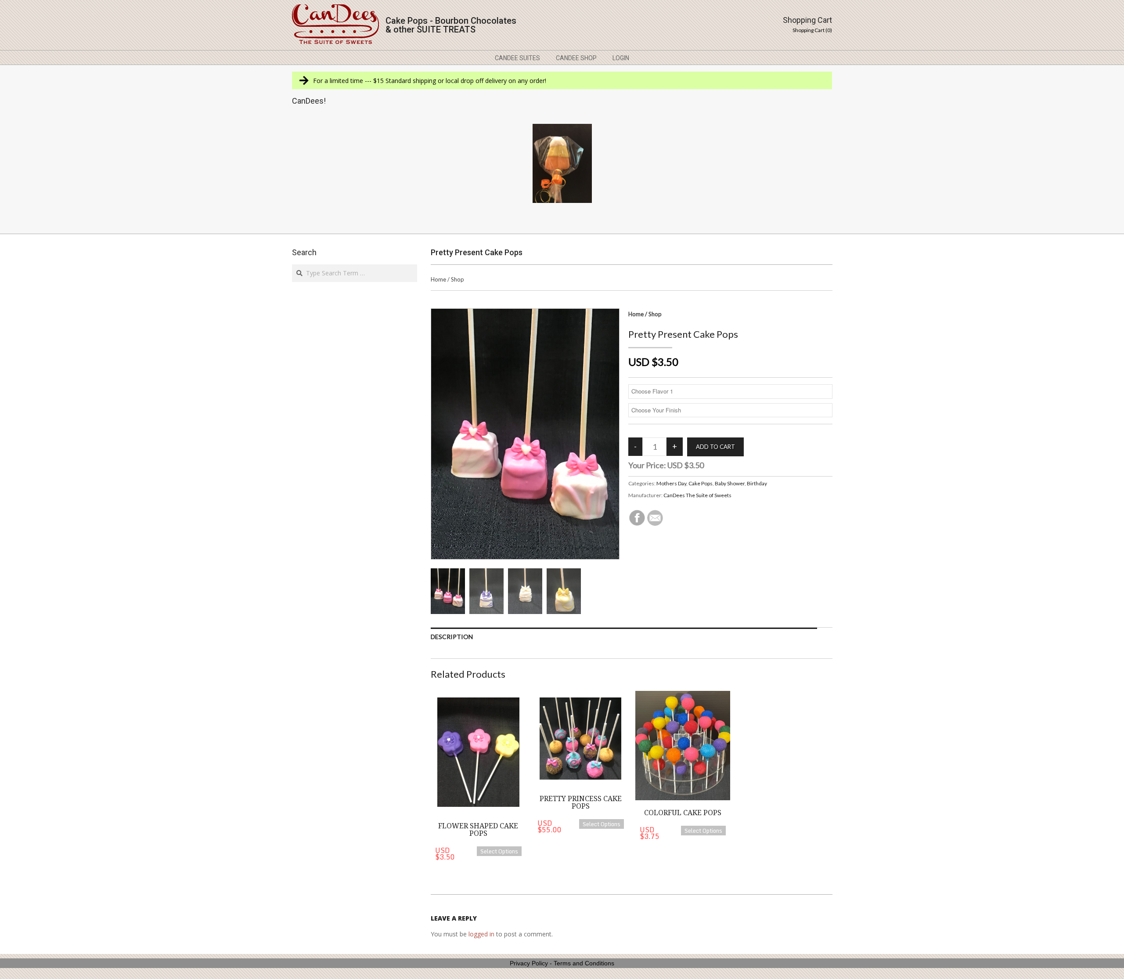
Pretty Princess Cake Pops (581, 803)
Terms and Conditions (584, 963)
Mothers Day (671, 483)
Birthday (757, 483)
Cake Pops (700, 483)
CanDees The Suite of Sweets (697, 495)
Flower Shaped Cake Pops (478, 830)
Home (438, 279)
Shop (457, 279)
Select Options (499, 851)
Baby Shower (730, 483)
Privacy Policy (529, 963)
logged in (481, 934)
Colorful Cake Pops (682, 813)
